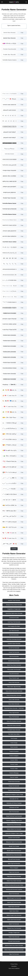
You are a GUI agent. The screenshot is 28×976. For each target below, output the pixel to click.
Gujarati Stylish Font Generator (14, 829)
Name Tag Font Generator (14, 863)
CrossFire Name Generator (14, 643)
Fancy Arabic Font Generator (14, 669)
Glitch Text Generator (14, 811)
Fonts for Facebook (14, 751)
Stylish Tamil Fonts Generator (14, 919)
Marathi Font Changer (14, 846)
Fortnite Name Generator (14, 781)
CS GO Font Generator (14, 647)
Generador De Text (14, 798)
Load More (14, 548)
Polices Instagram (14, 867)
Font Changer (14, 738)
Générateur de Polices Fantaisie (14, 803)
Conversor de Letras (14, 617)
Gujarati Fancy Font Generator (14, 824)
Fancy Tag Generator (14, 712)
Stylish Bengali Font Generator (14, 898)
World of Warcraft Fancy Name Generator (14, 949)
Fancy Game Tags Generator (14, 686)
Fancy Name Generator (14, 704)
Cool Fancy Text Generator (14, 622)
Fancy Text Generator (14, 716)
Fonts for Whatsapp (14, 773)
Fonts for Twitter (14, 768)
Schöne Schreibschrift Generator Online (14, 885)
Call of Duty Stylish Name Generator (14, 613)
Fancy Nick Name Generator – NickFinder (14, 708)
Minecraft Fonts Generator (14, 859)
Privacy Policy (14, 964)
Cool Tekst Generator (14, 630)
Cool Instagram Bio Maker (14, 626)
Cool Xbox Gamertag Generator (14, 639)
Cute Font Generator (14, 656)
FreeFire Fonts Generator (14, 790)
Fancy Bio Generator (14, 673)
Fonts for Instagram (14, 755)
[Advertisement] (14, 78)
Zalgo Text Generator (14, 954)
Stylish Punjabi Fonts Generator (14, 915)
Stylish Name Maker (14, 911)
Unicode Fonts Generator (14, 941)
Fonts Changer (14, 742)
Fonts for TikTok (14, 760)
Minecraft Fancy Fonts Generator (14, 854)
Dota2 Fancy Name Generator (14, 665)
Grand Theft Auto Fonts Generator (14, 816)
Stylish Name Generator (14, 906)
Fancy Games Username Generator (14, 691)
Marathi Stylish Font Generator (14, 850)
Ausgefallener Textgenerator (14, 609)
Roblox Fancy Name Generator (14, 880)
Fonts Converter (14, 747)
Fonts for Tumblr (14, 764)
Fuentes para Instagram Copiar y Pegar (14, 794)
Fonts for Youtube (14, 777)
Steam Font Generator (14, 893)
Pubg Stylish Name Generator (14, 876)
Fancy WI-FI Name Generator (14, 725)
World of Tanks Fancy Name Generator (14, 945)
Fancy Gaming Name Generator (14, 695)
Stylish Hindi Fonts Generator (14, 902)
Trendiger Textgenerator (14, 932)
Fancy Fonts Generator (14, 682)
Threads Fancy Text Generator (14, 928)
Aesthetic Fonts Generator (14, 600)
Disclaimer (14, 966)
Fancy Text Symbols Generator (14, 721)
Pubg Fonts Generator (14, 872)
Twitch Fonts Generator (14, 936)
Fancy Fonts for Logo (14, 678)
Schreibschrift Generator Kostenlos (14, 889)
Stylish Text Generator (14, 924)
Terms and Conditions (14, 968)
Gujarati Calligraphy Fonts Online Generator (14, 821)
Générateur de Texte (14, 807)
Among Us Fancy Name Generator (14, 604)
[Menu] (2, 2)
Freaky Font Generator (14, 785)
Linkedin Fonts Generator (14, 837)
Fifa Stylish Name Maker (14, 734)
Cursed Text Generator (14, 652)
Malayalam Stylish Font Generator (14, 842)
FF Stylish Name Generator (14, 729)
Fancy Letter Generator (14, 699)
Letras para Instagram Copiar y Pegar (14, 833)
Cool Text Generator (14, 635)
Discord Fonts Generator (14, 660)
